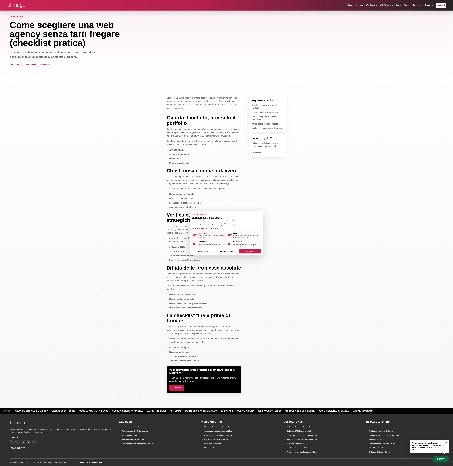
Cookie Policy (97, 462)
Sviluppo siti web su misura (18, 411)
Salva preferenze (226, 251)
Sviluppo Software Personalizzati (300, 427)
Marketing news (143, 411)
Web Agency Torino (130, 435)
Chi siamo (359, 5)
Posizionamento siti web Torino (382, 444)
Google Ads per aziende (80, 411)
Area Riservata (17, 448)
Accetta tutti (250, 251)
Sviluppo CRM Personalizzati (299, 431)
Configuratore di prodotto (297, 448)
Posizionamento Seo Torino (380, 427)
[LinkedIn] (23, 442)
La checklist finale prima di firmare (266, 128)
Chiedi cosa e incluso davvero (264, 112)
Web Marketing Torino (213, 444)
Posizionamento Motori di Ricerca (218, 435)
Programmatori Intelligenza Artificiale (302, 452)
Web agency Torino (50, 411)
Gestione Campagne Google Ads (217, 427)
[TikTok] (29, 442)
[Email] (34, 442)
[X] (17, 442)
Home (350, 5)
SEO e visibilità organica (114, 411)
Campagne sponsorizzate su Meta (218, 431)
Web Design (370, 5)
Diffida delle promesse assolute (265, 124)
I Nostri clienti (417, 5)
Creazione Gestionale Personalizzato (302, 435)
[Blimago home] (16, 5)
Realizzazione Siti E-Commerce (135, 431)
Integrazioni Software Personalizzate (302, 439)
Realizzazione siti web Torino (134, 439)
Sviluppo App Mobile (295, 444)
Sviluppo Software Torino (379, 452)
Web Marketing (385, 5)
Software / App (401, 5)
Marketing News (211, 448)
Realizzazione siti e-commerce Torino (137, 444)
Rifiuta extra (203, 251)
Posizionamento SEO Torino (216, 439)
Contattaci (441, 5)
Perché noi (429, 5)
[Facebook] (12, 442)
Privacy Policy (84, 462)
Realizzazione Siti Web (131, 427)
